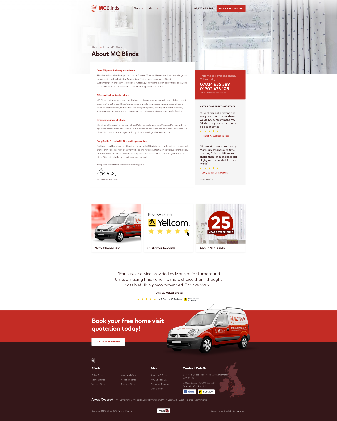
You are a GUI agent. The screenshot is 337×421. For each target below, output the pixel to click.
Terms (129, 411)
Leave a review (206, 179)
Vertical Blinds (98, 384)
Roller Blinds (97, 375)
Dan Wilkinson (239, 411)
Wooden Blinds (128, 375)
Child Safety (157, 389)
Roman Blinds (98, 380)
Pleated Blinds (128, 384)
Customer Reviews (160, 384)
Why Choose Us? (159, 380)
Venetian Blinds (128, 380)
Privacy (121, 411)
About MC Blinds (112, 47)
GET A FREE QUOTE (231, 8)
